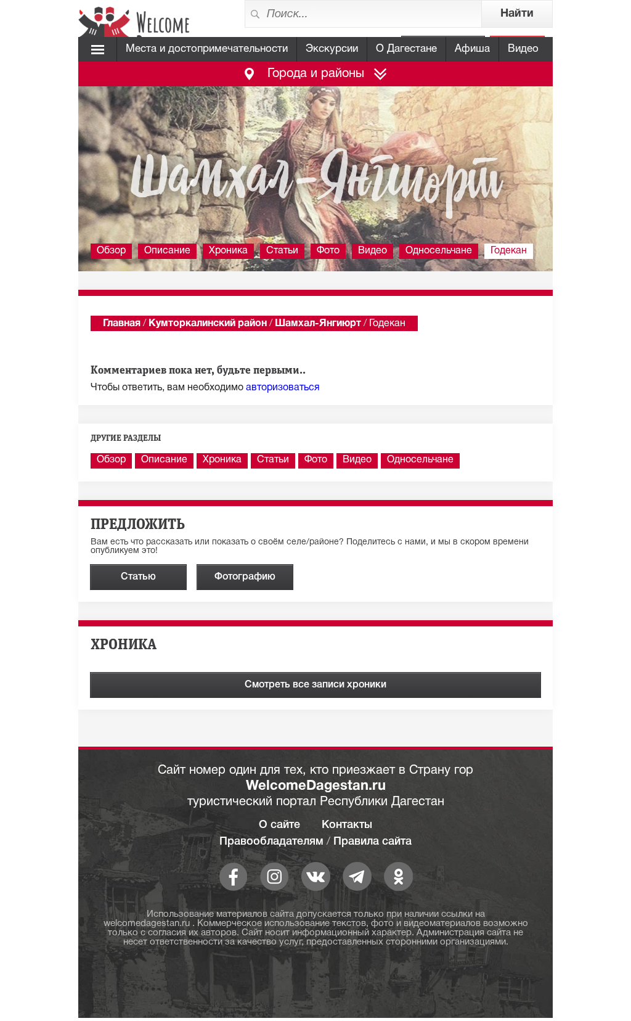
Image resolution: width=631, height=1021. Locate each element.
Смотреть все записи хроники (315, 685)
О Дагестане (406, 49)
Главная (121, 323)
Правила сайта (372, 842)
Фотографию (244, 577)
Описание (167, 251)
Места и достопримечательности (207, 49)
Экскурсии (332, 49)
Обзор (111, 251)
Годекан (509, 251)
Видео (523, 49)
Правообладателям (271, 842)
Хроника (228, 251)
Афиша (472, 49)
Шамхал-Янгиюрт (318, 323)
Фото (328, 251)
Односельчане (438, 251)
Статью (138, 577)
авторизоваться (283, 387)
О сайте (279, 825)
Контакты (347, 825)
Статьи (282, 251)
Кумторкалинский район (208, 323)
